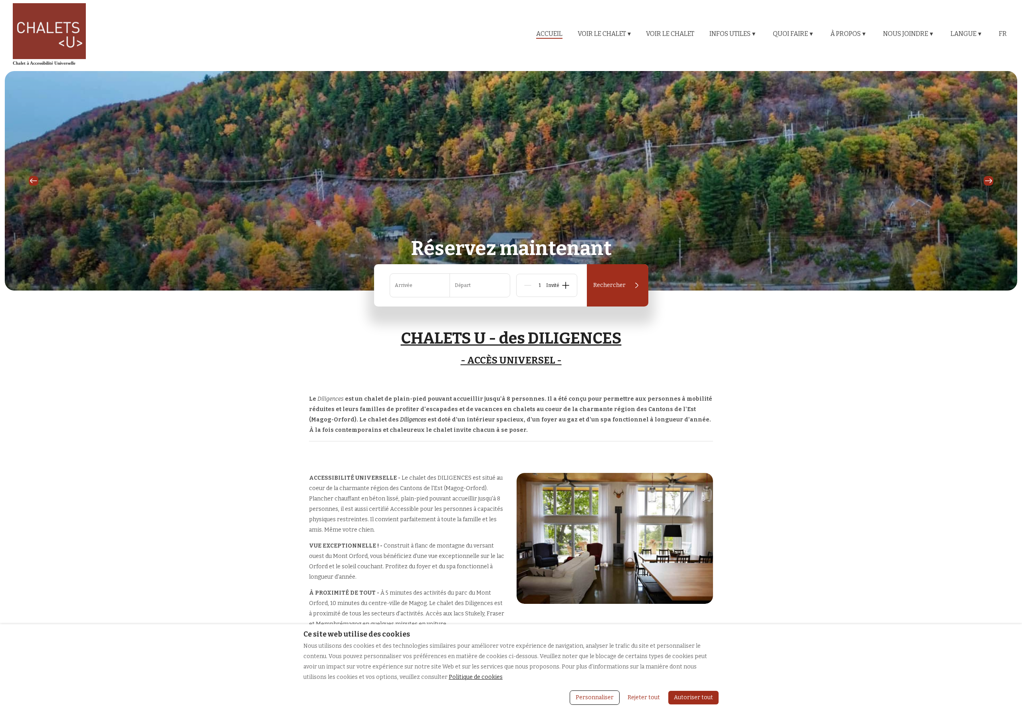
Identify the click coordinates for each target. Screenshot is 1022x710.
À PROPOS (848, 34)
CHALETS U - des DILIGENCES (511, 338)
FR (1003, 34)
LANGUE (966, 34)
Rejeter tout (644, 697)
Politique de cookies (476, 677)
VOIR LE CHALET (604, 34)
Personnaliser (595, 697)
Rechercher (609, 285)
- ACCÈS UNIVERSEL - (511, 360)
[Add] (565, 285)
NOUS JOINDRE (908, 34)
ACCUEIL (549, 34)
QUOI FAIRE (793, 34)
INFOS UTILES (732, 34)
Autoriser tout (693, 697)
